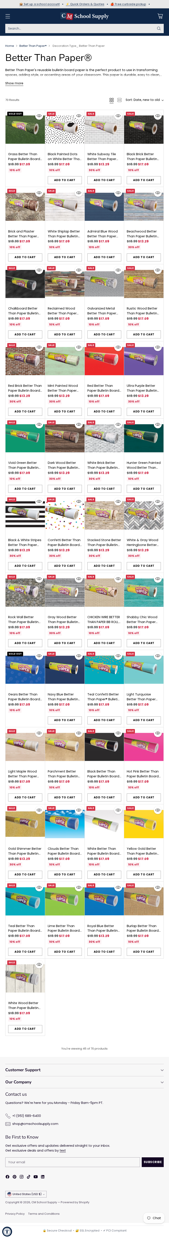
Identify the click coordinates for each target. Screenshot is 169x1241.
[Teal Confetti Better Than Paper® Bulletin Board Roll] (104, 669)
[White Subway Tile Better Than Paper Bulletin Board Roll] (104, 129)
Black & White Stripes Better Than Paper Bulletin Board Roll (24, 545)
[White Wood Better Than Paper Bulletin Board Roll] (25, 978)
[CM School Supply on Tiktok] (28, 1177)
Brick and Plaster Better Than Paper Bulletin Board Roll (22, 236)
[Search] (159, 28)
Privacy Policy (15, 1214)
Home (9, 46)
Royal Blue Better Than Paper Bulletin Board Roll (102, 931)
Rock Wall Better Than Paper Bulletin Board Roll (23, 622)
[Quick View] (39, 116)
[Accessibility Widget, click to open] (7, 1232)
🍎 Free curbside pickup (128, 4)
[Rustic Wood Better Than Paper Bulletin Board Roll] (143, 284)
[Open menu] (7, 16)
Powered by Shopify (75, 1202)
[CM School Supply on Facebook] (7, 1177)
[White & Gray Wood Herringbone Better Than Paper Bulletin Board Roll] (143, 515)
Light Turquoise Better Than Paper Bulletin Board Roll (141, 699)
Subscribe (153, 1162)
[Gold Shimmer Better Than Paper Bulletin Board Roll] (25, 824)
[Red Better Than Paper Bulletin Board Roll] (104, 361)
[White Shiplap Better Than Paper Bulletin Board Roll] (64, 207)
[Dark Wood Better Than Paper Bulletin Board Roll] (64, 438)
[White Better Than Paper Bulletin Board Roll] (104, 824)
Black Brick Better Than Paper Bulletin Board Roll (142, 159)
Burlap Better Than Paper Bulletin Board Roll (143, 931)
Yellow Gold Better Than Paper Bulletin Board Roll (142, 853)
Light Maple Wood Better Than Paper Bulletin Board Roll (22, 776)
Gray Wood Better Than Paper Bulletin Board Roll (63, 622)
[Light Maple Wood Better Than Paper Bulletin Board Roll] (25, 747)
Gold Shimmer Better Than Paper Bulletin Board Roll (24, 853)
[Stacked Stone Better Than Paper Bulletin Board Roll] (104, 515)
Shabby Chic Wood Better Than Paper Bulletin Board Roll (142, 622)
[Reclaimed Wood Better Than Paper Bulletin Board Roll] (64, 284)
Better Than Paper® (33, 46)
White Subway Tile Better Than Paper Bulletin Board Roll (101, 159)
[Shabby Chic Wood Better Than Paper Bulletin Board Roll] (143, 592)
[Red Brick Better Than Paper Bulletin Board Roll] (25, 361)
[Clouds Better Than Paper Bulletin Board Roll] (64, 824)
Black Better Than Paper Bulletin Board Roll (103, 776)
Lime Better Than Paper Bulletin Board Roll (64, 931)
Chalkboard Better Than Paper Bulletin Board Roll (23, 313)
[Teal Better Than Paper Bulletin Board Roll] (25, 901)
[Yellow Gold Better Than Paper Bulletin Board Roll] (143, 824)
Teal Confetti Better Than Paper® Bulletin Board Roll (103, 699)
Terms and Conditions (44, 1214)
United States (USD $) (27, 1194)
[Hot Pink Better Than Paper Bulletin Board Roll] (143, 747)
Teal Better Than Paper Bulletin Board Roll (24, 931)
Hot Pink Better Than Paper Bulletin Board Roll (143, 776)
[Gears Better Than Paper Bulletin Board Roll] (25, 669)
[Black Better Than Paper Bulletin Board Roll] (104, 747)
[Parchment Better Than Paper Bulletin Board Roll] (64, 747)
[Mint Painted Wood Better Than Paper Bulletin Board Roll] (64, 361)
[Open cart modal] (160, 16)
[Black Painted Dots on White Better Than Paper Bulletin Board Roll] (64, 129)
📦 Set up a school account (39, 4)
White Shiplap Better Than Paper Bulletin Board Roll (64, 236)
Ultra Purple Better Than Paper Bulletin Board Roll (142, 390)
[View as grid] (111, 100)
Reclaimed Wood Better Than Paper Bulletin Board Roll (62, 313)
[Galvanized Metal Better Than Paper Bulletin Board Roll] (104, 284)
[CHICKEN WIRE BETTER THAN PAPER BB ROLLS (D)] (104, 592)
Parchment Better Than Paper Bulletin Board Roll (63, 776)
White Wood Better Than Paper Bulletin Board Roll (23, 1008)
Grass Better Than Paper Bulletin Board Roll (24, 159)
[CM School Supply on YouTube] (35, 1177)
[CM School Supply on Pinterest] (14, 1177)
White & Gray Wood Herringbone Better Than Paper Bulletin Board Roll (142, 547)
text (63, 1150)
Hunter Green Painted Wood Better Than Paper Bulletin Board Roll (144, 470)
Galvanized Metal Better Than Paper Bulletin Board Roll (101, 313)
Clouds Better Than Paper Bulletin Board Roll (64, 853)
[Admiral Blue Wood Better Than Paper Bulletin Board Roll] (104, 207)
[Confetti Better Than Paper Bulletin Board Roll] (64, 515)
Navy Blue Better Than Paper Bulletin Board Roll (63, 699)
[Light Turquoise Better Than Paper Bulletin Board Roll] (143, 669)
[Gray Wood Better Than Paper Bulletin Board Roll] (64, 592)
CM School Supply (44, 1202)
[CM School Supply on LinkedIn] (42, 1177)
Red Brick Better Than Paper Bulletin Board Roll (25, 390)
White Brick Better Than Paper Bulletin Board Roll (102, 468)
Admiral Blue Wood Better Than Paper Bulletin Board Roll (102, 236)
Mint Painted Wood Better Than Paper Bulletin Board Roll (63, 390)
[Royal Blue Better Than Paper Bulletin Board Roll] (104, 901)
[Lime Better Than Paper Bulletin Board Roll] (64, 901)
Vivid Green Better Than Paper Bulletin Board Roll (23, 468)
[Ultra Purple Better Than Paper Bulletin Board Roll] (143, 361)
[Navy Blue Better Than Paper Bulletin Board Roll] (64, 669)
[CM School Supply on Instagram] (21, 1177)
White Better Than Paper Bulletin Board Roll (103, 853)
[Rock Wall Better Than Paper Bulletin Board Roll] (25, 592)
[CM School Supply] (84, 16)
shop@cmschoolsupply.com (35, 1124)
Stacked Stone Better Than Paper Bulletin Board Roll (104, 545)
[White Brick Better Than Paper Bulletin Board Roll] (104, 438)
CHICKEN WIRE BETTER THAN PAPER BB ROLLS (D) (103, 622)
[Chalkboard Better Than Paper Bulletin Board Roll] (25, 284)
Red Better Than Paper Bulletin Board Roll (103, 390)
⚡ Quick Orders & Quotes (85, 4)
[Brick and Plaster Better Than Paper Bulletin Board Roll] (25, 207)
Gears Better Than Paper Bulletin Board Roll (24, 699)
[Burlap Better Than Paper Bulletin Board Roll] (143, 901)
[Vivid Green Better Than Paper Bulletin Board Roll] (25, 438)
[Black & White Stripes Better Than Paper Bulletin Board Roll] (25, 515)
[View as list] (119, 100)
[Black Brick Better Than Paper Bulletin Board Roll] (143, 129)
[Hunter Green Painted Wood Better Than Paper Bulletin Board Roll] (143, 438)
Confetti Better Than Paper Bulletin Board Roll (64, 545)
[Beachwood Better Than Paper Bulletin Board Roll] (143, 207)
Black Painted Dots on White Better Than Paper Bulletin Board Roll (64, 161)
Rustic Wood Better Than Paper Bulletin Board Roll (142, 313)
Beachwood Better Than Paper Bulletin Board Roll (142, 236)
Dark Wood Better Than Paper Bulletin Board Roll (63, 468)
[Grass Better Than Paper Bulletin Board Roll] (25, 129)
